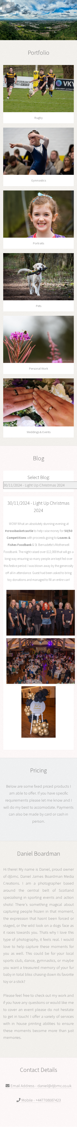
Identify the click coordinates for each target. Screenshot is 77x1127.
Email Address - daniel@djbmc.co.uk (40, 1085)
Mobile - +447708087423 (41, 1100)
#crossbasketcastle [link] (19, 531)
